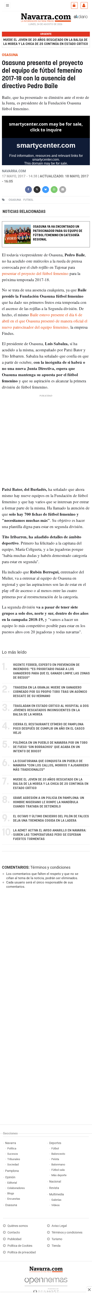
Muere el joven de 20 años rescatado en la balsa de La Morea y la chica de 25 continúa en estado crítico (45, 42)
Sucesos (12, 1153)
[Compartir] (28, 189)
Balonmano (58, 1164)
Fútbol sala (58, 1169)
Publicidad (14, 1239)
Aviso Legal (59, 1226)
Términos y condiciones (50, 867)
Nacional (55, 1181)
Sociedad (13, 1164)
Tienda (56, 1246)
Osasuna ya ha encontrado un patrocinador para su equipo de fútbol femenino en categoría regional (57, 233)
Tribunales (13, 1159)
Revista (54, 1188)
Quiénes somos (17, 1226)
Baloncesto (58, 1153)
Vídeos (55, 1205)
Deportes (55, 1143)
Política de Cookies (19, 1246)
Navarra (10, 1143)
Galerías (56, 1199)
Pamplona (12, 1171)
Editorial (12, 1182)
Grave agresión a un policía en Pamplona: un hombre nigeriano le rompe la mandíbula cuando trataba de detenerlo (48, 802)
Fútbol (55, 1148)
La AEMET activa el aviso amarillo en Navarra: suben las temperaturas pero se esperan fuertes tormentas (49, 835)
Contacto (13, 1232)
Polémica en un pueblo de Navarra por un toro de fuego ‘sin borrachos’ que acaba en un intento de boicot (50, 747)
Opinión (10, 1177)
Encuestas (13, 1198)
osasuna (15, 199)
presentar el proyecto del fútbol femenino (36, 273)
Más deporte (59, 1175)
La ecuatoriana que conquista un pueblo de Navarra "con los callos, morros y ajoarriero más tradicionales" (51, 765)
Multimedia (56, 1194)
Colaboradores (16, 1188)
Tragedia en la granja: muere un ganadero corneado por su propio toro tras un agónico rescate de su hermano (50, 692)
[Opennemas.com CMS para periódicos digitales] (46, 1284)
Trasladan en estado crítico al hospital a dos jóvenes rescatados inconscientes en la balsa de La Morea (51, 710)
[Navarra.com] (46, 17)
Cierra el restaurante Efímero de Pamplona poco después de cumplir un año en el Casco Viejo (49, 729)
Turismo (57, 1239)
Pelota (55, 1159)
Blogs (10, 1193)
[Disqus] (45, 950)
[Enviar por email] (62, 189)
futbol (28, 199)
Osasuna (11, 1205)
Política (11, 1148)
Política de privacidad (21, 1252)
